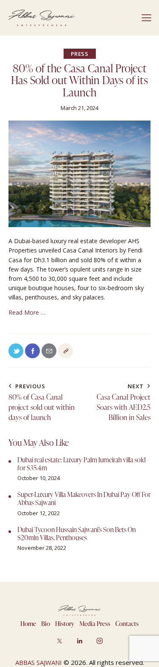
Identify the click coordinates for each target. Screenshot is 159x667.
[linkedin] (79, 640)
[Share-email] (49, 350)
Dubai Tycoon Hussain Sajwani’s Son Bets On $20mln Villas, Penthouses (76, 534)
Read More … (27, 312)
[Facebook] (32, 350)
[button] (146, 17)
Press (80, 54)
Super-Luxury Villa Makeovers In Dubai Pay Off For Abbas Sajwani (84, 499)
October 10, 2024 (38, 478)
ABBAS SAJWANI (38, 662)
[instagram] (99, 640)
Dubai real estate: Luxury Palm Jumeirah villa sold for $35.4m (81, 464)
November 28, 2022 (41, 548)
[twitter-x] (59, 640)
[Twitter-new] (15, 350)
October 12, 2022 (38, 513)
